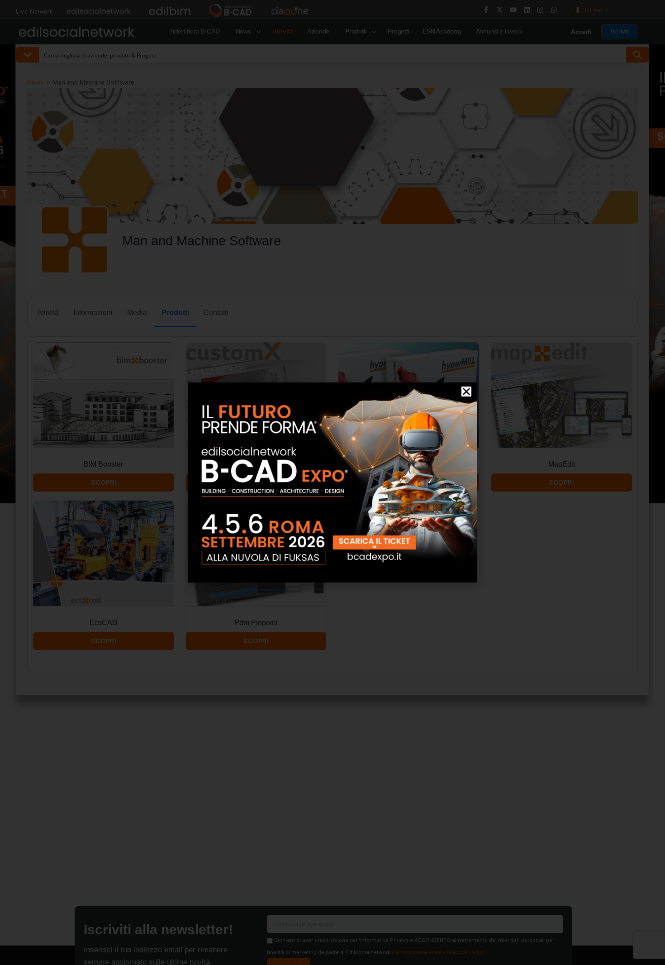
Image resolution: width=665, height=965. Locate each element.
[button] (466, 392)
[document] (332, 482)
